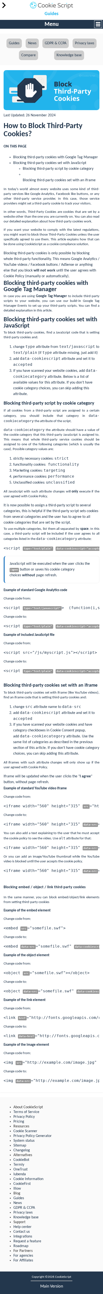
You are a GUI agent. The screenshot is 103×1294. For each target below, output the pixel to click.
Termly (18, 1165)
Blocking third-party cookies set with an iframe (59, 180)
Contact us (21, 1232)
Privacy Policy (24, 1117)
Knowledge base (69, 55)
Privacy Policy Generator (32, 1136)
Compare (28, 55)
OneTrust (20, 1169)
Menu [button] (52, 24)
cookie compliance (62, 244)
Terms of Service (26, 1112)
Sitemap (19, 1145)
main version (51, 1286)
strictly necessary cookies (32, 459)
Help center (22, 1227)
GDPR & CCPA (55, 43)
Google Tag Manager (51, 296)
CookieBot (21, 1160)
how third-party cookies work (70, 221)
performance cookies (29, 477)
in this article (43, 310)
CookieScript (33, 244)
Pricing (18, 1122)
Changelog (21, 1150)
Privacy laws (84, 43)
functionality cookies (29, 465)
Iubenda (19, 1174)
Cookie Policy (14, 276)
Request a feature (27, 1241)
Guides (51, 13)
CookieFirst (22, 1184)
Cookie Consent (62, 730)
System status (23, 1141)
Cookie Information (28, 1179)
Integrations (22, 1236)
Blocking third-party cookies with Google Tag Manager (55, 157)
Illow (17, 1189)
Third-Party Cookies (42, 212)
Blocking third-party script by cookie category (58, 169)
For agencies (23, 1256)
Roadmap (20, 1246)
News (32, 43)
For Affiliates (23, 1260)
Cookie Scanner (25, 1131)
